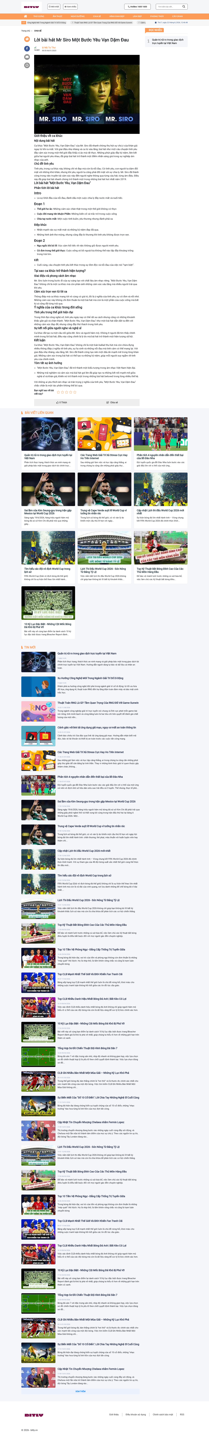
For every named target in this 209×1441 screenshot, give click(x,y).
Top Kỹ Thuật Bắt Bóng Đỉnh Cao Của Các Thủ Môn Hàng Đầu (160, 570)
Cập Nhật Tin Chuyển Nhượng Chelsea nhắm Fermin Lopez (91, 1122)
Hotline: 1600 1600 (138, 7)
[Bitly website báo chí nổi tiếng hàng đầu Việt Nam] (31, 6)
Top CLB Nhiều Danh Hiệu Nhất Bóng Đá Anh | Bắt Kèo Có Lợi (92, 998)
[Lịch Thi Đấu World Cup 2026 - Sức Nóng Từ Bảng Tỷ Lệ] (38, 909)
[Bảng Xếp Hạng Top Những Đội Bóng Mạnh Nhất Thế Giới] (38, 1427)
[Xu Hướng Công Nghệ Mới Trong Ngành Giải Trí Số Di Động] (38, 686)
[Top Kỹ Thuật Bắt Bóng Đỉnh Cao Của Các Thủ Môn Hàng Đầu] (38, 933)
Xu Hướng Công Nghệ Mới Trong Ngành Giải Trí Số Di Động (90, 678)
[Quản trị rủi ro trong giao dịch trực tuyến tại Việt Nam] (38, 662)
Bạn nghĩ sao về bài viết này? (44, 392)
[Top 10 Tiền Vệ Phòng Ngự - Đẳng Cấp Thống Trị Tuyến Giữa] (38, 958)
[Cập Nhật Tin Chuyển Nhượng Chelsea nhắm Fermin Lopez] (38, 1131)
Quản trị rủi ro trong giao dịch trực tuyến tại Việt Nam (48, 457)
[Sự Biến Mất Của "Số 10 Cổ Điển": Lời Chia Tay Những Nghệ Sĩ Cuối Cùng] (38, 1106)
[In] (27, 65)
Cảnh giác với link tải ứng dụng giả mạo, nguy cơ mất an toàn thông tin (97, 727)
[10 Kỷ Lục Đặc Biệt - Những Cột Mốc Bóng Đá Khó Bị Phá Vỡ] (38, 1032)
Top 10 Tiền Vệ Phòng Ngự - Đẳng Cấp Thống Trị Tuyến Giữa (91, 949)
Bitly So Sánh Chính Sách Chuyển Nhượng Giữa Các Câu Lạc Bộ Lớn (96, 1393)
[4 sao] (70, 392)
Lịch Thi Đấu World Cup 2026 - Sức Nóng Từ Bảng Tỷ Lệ (103, 570)
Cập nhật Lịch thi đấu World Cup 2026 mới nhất (160, 512)
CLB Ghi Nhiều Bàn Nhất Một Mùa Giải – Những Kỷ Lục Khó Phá (93, 1072)
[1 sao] (58, 392)
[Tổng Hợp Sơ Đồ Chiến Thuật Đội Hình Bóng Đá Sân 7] (38, 1057)
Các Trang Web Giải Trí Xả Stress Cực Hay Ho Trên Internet (104, 457)
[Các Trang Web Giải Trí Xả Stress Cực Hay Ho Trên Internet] (38, 760)
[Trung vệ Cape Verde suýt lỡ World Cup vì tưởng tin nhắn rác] (38, 835)
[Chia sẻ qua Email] (27, 57)
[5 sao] (74, 392)
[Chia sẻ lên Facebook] (27, 48)
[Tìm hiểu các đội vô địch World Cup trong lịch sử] (38, 884)
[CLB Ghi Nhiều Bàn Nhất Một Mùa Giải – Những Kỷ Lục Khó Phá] (38, 1081)
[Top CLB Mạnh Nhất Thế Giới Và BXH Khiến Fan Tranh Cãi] (38, 983)
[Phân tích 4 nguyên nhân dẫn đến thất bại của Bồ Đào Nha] (38, 785)
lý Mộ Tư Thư (49, 47)
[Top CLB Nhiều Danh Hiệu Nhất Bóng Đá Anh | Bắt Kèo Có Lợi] (38, 1007)
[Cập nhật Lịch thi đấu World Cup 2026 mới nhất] (38, 859)
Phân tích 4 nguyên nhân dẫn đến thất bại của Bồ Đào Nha (160, 457)
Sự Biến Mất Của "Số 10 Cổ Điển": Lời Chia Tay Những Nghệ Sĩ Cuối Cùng (98, 1097)
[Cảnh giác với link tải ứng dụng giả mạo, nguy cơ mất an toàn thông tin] (38, 736)
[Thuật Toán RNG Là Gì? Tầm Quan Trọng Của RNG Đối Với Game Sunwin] (38, 711)
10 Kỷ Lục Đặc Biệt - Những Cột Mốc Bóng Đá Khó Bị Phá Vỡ (47, 626)
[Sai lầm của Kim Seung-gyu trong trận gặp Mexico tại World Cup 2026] (38, 810)
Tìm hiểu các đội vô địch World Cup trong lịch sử (47, 570)
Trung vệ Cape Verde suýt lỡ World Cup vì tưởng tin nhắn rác (103, 512)
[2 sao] (62, 392)
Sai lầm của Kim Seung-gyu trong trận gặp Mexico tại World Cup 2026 (48, 512)
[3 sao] (66, 392)
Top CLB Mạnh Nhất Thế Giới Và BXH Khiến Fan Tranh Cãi (90, 974)
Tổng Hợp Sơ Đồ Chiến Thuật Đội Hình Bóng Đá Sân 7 (87, 1048)
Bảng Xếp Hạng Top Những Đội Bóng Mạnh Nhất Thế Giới (90, 1418)
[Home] (27, 39)
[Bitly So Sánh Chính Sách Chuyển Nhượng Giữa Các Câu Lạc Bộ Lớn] (38, 1402)
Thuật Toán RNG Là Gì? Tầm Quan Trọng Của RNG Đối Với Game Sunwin (84, 23)
